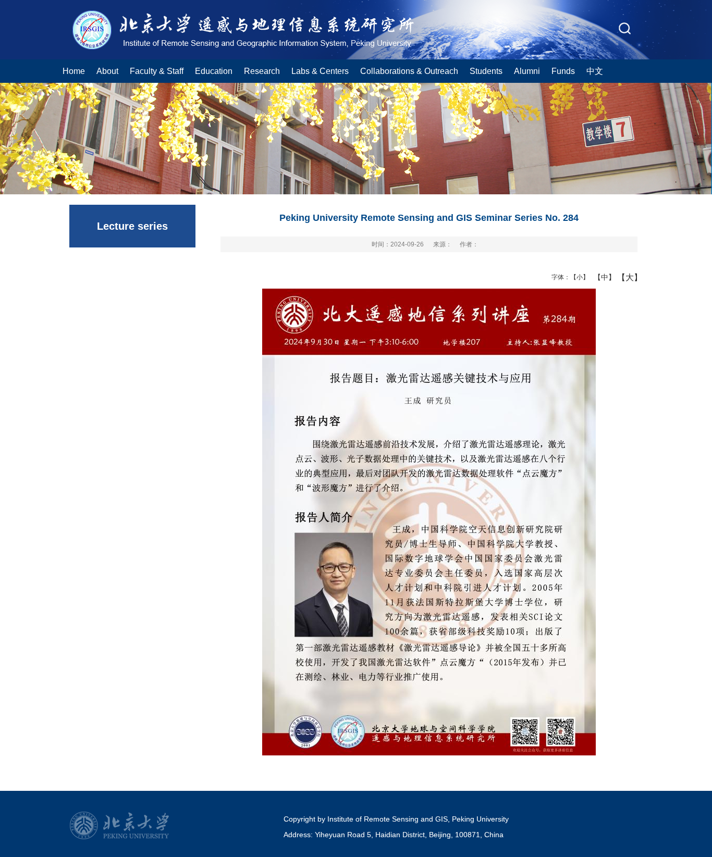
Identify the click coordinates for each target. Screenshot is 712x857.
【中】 (601, 277)
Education (213, 71)
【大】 (624, 277)
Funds (563, 71)
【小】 (577, 277)
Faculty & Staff (156, 71)
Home (74, 71)
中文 (594, 71)
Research (262, 71)
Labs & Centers (320, 71)
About (107, 71)
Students (486, 71)
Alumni (527, 71)
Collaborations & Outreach (409, 71)
